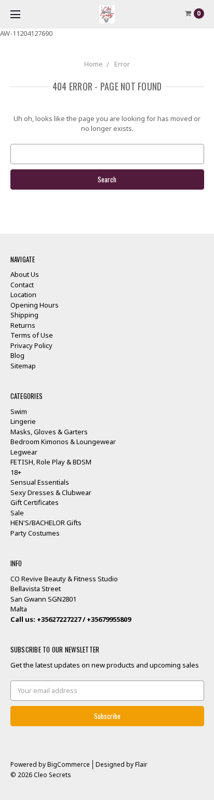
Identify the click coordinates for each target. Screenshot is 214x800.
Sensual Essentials (39, 482)
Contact (22, 284)
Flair (141, 764)
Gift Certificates (34, 502)
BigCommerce (68, 764)
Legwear (23, 452)
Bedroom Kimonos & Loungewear (63, 441)
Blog (17, 355)
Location (23, 294)
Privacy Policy (31, 345)
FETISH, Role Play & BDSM (50, 461)
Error (122, 64)
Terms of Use (31, 335)
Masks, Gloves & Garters (49, 431)
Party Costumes (35, 533)
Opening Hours (34, 305)
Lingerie (23, 421)
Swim (18, 411)
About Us (24, 274)
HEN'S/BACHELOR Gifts (46, 522)
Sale (17, 512)
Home (93, 64)
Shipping (24, 314)
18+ (15, 472)
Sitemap (23, 365)
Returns (22, 325)
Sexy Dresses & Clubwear (50, 492)
